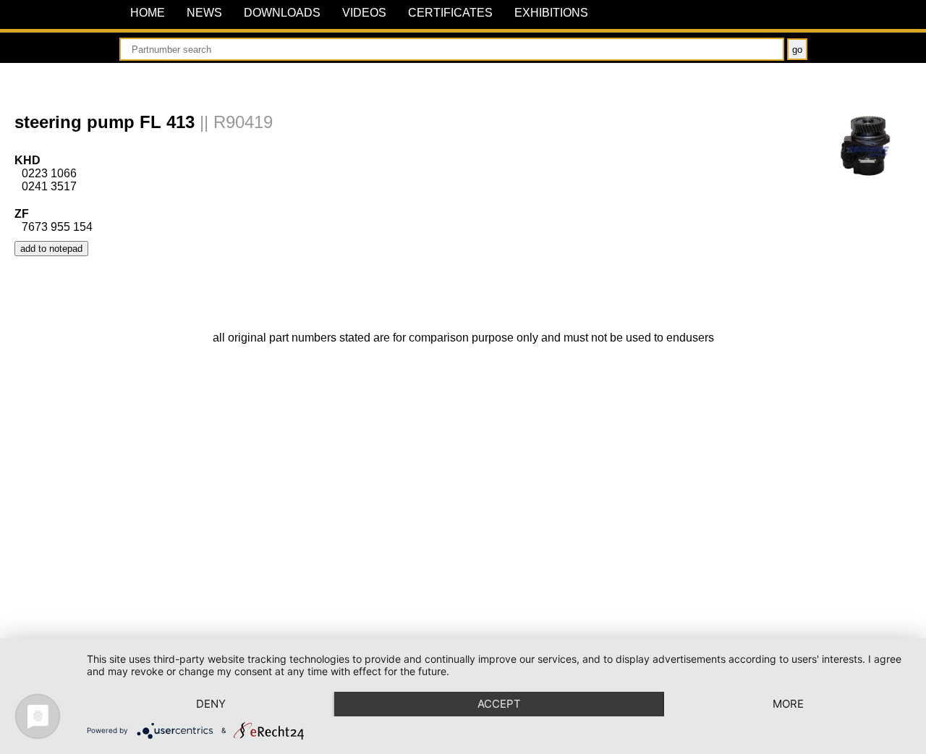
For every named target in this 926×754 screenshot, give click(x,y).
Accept (499, 704)
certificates (450, 12)
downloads (282, 12)
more (788, 704)
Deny (211, 704)
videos (364, 12)
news (204, 12)
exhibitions (551, 12)
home (147, 12)
